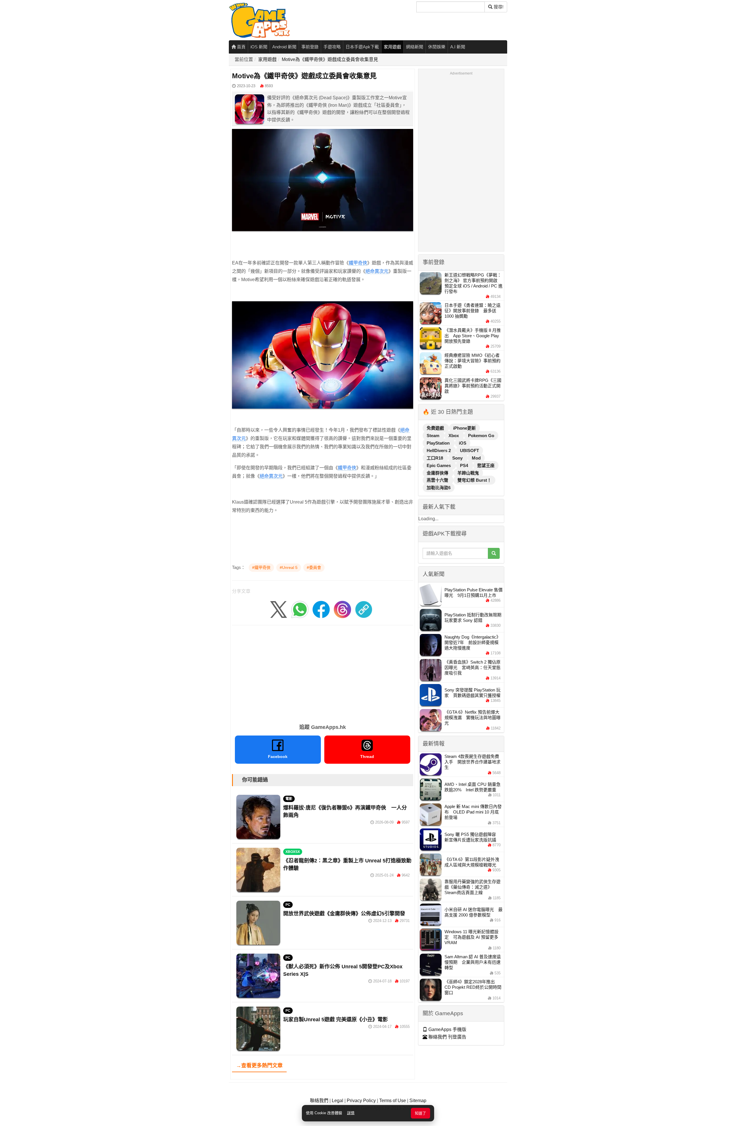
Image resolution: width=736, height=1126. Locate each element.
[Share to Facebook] (321, 609)
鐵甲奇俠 (358, 262)
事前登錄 (310, 46)
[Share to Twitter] (278, 609)
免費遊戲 (436, 428)
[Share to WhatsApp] (299, 609)
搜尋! (497, 6)
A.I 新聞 (457, 46)
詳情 (350, 1113)
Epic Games (439, 465)
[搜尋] (494, 553)
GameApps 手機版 (446, 1029)
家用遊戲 (392, 46)
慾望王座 (485, 465)
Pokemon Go (481, 435)
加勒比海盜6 (439, 487)
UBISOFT (469, 450)
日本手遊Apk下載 (362, 46)
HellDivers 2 (439, 450)
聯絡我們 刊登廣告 (446, 1036)
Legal (337, 1100)
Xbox (454, 435)
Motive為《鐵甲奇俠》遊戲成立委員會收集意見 (330, 59)
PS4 (464, 465)
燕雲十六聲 (438, 480)
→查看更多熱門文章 (259, 1065)
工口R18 (435, 458)
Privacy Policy (361, 1100)
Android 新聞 (284, 46)
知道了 (420, 1113)
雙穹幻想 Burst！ (474, 480)
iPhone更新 (464, 428)
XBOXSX (292, 852)
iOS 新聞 (258, 46)
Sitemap (417, 1100)
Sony (458, 458)
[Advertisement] (322, 672)
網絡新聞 (414, 46)
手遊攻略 (332, 46)
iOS (462, 443)
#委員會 (314, 567)
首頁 (241, 46)
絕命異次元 (376, 271)
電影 (288, 799)
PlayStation (439, 443)
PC (287, 905)
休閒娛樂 (436, 46)
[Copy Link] (363, 609)
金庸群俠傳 (438, 472)
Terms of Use (392, 1100)
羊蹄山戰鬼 (468, 472)
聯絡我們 (319, 1100)
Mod (476, 458)
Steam (433, 435)
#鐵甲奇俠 (261, 567)
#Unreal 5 (289, 567)
